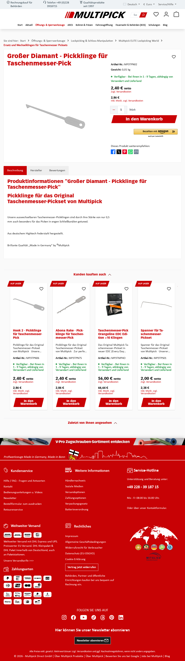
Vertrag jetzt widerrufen (82, 567)
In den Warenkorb (28, 403)
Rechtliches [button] (82, 526)
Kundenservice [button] (22, 471)
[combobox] (134, 15)
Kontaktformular (156, 508)
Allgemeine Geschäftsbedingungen (85, 542)
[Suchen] (143, 14)
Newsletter (10, 498)
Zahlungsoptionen (75, 498)
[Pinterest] (111, 617)
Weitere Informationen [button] (92, 471)
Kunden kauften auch (90, 274)
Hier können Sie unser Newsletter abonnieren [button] (92, 630)
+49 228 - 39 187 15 (143, 487)
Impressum (71, 536)
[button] (156, 133)
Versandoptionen (75, 492)
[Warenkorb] (176, 14)
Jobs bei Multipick (151, 656)
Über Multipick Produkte (69, 656)
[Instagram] (64, 617)
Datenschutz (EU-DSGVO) (80, 553)
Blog (167, 656)
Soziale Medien (74, 486)
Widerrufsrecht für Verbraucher (84, 547)
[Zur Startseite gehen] (95, 15)
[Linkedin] (121, 617)
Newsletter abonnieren (90, 640)
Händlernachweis (75, 480)
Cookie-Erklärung (75, 559)
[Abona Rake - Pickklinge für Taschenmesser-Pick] (71, 305)
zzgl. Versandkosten (121, 91)
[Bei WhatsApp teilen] (130, 151)
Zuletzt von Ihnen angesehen (90, 423)
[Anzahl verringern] (114, 110)
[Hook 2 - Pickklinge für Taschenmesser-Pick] (28, 305)
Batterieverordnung (76, 509)
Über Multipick (94, 656)
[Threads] (102, 617)
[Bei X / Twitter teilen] (119, 151)
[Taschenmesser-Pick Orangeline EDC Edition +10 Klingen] (114, 305)
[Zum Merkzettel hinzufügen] (174, 57)
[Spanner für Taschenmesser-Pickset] (156, 305)
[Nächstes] (173, 347)
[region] (55, 116)
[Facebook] (73, 617)
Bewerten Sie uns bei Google (122, 656)
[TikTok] (93, 617)
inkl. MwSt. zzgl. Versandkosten (127, 101)
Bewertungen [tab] (57, 170)
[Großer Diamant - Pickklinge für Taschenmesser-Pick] (55, 116)
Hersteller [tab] (36, 170)
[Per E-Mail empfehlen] (136, 151)
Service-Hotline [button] (146, 470)
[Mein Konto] (166, 14)
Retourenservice (13, 509)
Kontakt (8, 486)
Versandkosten (84, 651)
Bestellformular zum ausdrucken (23, 504)
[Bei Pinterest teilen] (125, 151)
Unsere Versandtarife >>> (19, 560)
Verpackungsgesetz (76, 503)
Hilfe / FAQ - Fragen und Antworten (24, 480)
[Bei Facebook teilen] (113, 151)
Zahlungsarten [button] (22, 569)
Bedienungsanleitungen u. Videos (23, 492)
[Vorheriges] (11, 347)
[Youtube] (83, 617)
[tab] (15, 170)
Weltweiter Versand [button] (25, 526)
